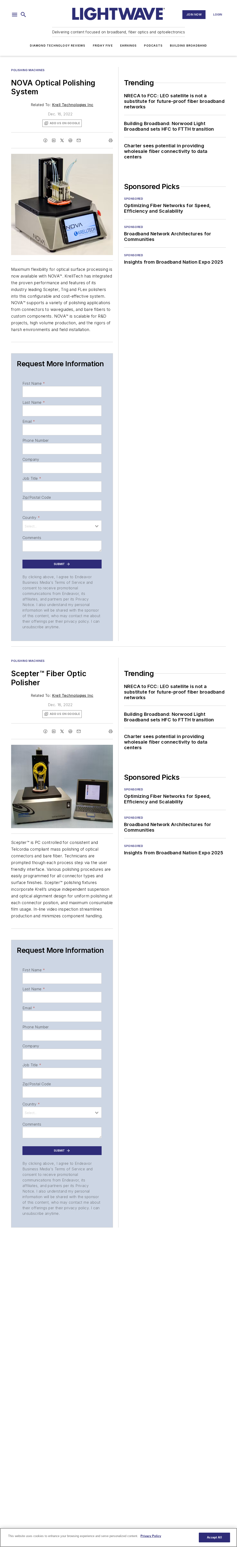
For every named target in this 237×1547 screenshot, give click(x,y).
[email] (78, 140)
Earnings (128, 45)
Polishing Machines (28, 70)
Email (28, 421)
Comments (31, 537)
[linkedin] (53, 140)
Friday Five (103, 45)
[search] (23, 14)
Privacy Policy (150, 1536)
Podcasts (153, 45)
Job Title (31, 478)
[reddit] (70, 140)
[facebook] (45, 140)
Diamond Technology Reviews (57, 45)
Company (30, 459)
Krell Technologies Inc (73, 104)
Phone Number (35, 440)
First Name (33, 383)
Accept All (214, 1537)
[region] (118, 1537)
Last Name (33, 402)
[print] (110, 140)
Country (31, 517)
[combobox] (62, 525)
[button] (14, 14)
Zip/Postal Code (36, 497)
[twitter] (62, 140)
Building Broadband (188, 45)
